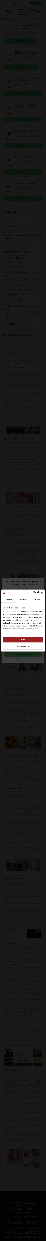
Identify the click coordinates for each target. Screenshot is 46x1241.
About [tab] (37, 599)
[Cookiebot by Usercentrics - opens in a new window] (33, 592)
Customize (21, 647)
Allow (23, 640)
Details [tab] (23, 599)
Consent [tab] (8, 599)
